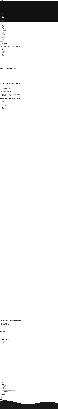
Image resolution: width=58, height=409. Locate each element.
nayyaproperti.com (3, 43)
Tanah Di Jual (4, 30)
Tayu (2, 9)
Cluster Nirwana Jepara (4, 393)
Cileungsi (4, 6)
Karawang (3, 108)
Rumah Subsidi (3, 39)
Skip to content (1, 0)
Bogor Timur (4, 105)
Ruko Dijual (4, 385)
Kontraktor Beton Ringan (5, 391)
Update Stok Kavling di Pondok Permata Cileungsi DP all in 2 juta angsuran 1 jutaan (11, 95)
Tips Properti (3, 27)
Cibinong (3, 47)
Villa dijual (4, 387)
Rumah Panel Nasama (4, 388)
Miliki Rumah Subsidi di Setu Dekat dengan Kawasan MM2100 (11, 83)
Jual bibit (3, 33)
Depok (2, 3)
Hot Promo (3, 28)
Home (2, 25)
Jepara (2, 11)
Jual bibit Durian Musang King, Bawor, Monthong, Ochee (9, 390)
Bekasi (2, 53)
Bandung (3, 10)
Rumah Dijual (3, 341)
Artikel (2, 382)
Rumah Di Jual (4, 29)
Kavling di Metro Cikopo (4, 38)
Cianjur (2, 5)
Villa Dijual (3, 342)
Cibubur (2, 102)
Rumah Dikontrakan (4, 26)
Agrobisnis (3, 384)
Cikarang (3, 7)
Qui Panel (4, 35)
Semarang (3, 8)
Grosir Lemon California (4, 36)
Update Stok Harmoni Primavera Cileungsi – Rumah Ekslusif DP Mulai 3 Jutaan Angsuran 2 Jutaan (12, 96)
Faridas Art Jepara (3, 394)
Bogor (2, 50)
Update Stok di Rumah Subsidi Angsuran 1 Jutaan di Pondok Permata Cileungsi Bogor (11, 94)
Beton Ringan (3, 34)
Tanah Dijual (3, 340)
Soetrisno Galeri (3, 37)
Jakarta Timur (3, 4)
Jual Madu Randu (3, 32)
